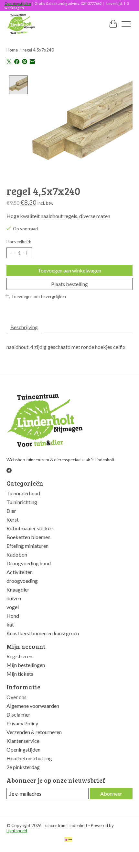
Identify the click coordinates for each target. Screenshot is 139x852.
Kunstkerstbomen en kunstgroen (42, 633)
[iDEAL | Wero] (68, 840)
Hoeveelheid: (18, 241)
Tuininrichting (21, 502)
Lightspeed (16, 830)
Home (12, 49)
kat (10, 624)
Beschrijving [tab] (24, 327)
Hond (12, 616)
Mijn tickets (19, 674)
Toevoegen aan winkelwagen (69, 270)
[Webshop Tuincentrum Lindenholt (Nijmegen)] (21, 24)
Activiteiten (19, 572)
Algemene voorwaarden (32, 706)
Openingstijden (18, 3)
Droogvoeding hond (28, 563)
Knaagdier (17, 589)
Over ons (16, 697)
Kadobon (16, 554)
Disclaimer (18, 714)
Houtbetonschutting (29, 758)
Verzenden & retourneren (34, 732)
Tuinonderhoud (23, 493)
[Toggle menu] (126, 23)
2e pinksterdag (23, 767)
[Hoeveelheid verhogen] (26, 253)
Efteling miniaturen (27, 546)
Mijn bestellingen (25, 665)
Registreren (19, 656)
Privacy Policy (22, 723)
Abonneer (111, 793)
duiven (13, 598)
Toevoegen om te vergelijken (38, 296)
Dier (11, 511)
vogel (12, 607)
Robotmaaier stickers (30, 528)
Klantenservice (22, 741)
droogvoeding (22, 581)
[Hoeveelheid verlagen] (12, 253)
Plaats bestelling (69, 284)
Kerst (12, 519)
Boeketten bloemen (28, 537)
